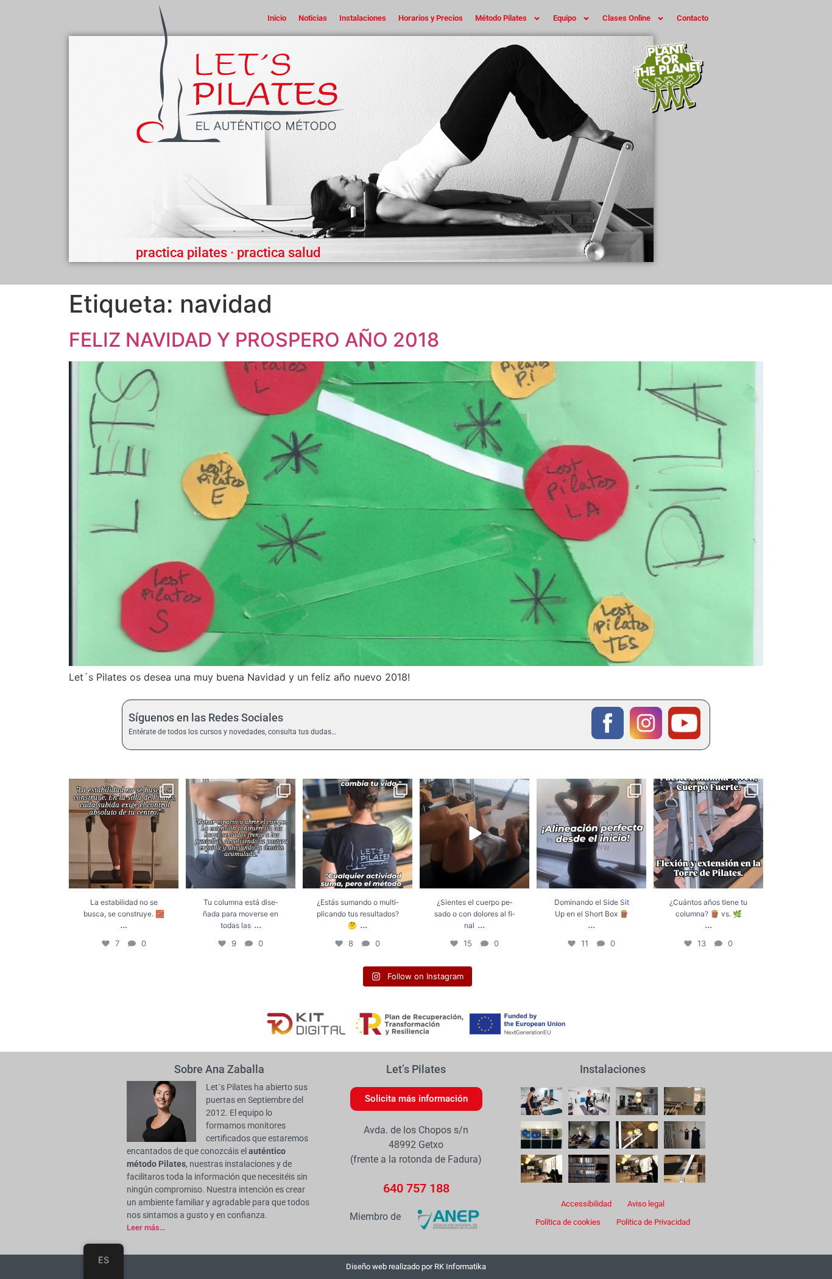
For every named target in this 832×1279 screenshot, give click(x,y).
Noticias (312, 18)
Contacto (692, 18)
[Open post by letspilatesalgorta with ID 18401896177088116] (123, 833)
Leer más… (146, 1227)
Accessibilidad (586, 1203)
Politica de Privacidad (653, 1222)
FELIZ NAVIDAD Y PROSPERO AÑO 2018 (254, 340)
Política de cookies (568, 1222)
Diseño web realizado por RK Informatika (416, 1266)
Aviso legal (646, 1203)
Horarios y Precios (430, 18)
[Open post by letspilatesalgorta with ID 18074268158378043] (240, 833)
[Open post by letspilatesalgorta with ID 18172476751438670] (357, 833)
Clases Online (626, 18)
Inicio (276, 18)
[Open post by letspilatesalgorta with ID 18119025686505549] (708, 833)
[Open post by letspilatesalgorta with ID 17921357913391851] (474, 833)
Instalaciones (362, 18)
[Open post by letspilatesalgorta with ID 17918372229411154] (591, 833)
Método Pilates (501, 18)
